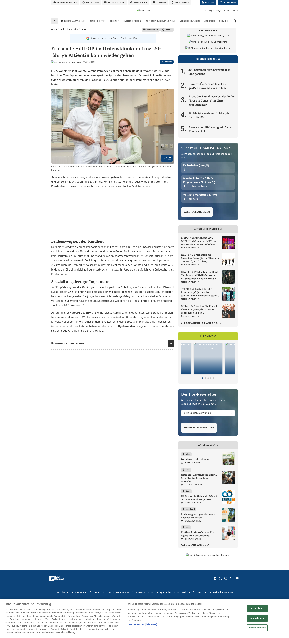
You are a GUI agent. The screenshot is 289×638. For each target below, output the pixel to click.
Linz (76, 29)
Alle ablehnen (257, 618)
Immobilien (140, 2)
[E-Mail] (238, 578)
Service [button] (223, 21)
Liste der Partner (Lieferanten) (142, 624)
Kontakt (97, 592)
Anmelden (229, 2)
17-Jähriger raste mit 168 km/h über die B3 (209, 115)
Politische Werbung (223, 592)
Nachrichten (65, 29)
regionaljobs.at (67, 2)
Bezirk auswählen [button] (74, 21)
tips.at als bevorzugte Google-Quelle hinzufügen (115, 38)
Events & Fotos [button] (132, 21)
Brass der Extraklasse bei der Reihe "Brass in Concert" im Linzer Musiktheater (212, 100)
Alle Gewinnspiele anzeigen (200, 323)
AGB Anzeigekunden (161, 592)
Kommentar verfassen (67, 343)
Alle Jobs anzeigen (197, 212)
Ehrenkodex (202, 592)
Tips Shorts (182, 2)
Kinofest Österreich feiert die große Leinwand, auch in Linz (208, 86)
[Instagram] (225, 578)
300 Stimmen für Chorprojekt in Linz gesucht (209, 71)
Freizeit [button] (114, 21)
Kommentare (152, 29)
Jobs (108, 592)
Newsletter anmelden (199, 428)
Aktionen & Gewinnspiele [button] (160, 21)
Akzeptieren (257, 608)
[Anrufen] (231, 578)
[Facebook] (215, 578)
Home (54, 29)
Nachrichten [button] (97, 21)
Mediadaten (81, 592)
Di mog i (161, 2)
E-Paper (209, 2)
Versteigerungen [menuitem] (190, 21)
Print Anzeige (116, 2)
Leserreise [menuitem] (209, 21)
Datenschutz (122, 592)
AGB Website (183, 592)
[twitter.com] (220, 578)
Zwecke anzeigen (257, 627)
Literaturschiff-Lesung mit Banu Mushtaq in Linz (210, 129)
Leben (83, 29)
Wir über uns (63, 592)
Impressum (139, 592)
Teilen (167, 29)
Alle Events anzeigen (195, 545)
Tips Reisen (92, 2)
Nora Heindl (76, 62)
